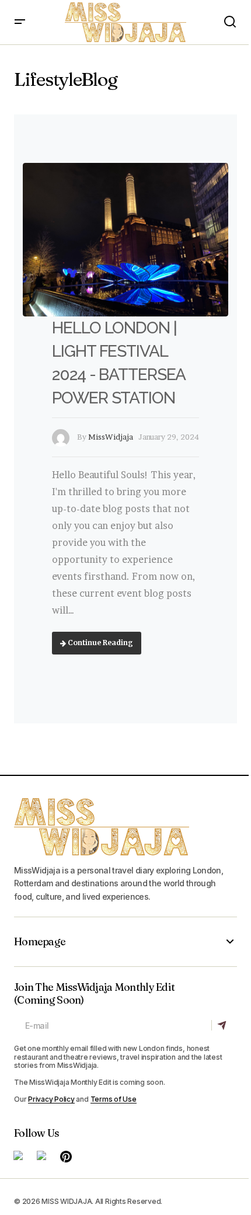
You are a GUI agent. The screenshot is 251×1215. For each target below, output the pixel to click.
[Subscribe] (223, 1025)
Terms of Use (113, 1099)
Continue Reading (99, 642)
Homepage (39, 941)
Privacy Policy (51, 1099)
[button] (20, 22)
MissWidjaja (110, 436)
